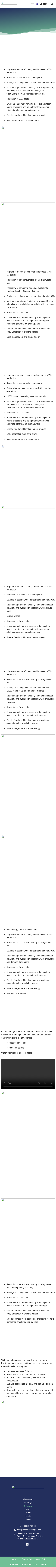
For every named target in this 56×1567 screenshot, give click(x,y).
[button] (32, 3)
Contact (28, 1519)
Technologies (28, 1502)
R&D (28, 1509)
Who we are (28, 1499)
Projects (28, 1513)
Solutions (28, 1506)
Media (28, 1516)
